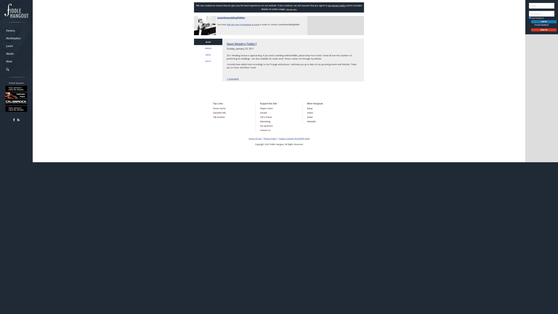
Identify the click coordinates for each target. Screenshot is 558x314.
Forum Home (219, 108)
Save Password (537, 18)
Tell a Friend (265, 117)
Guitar (310, 117)
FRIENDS (208, 48)
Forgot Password (542, 24)
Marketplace (13, 38)
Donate (263, 112)
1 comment (233, 79)
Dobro (310, 112)
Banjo (310, 108)
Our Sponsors (266, 125)
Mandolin (311, 121)
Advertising (265, 121)
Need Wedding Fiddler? (242, 44)
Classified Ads (219, 112)
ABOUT (208, 61)
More (9, 61)
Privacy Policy (270, 138)
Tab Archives (219, 117)
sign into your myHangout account (243, 24)
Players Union (266, 108)
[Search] (6, 69)
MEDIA (208, 55)
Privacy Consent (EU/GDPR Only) (294, 138)
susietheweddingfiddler (231, 17)
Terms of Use (254, 138)
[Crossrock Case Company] (16, 102)
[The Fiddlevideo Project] (16, 95)
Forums (10, 30)
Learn (9, 46)
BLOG (208, 42)
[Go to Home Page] (16, 10)
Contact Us (265, 130)
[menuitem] (16, 30)
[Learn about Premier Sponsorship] (16, 88)
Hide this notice (291, 9)
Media (10, 53)
